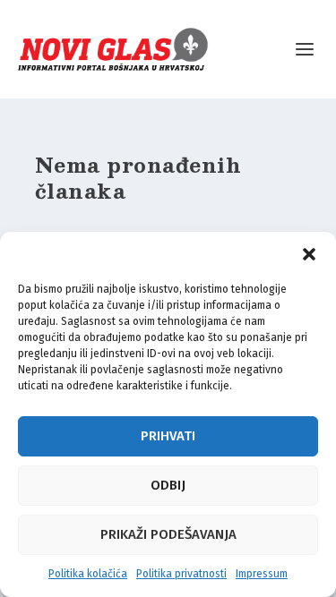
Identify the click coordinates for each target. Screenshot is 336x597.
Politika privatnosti (181, 573)
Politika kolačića (87, 573)
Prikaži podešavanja (168, 534)
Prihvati (168, 436)
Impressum (262, 573)
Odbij (168, 485)
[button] (309, 254)
